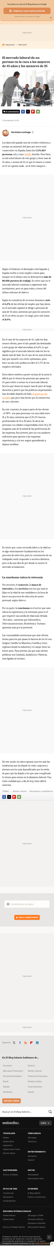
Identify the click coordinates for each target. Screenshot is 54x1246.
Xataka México (9, 1215)
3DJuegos (32, 1137)
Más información (43, 1243)
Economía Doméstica (12, 1076)
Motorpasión (33, 1174)
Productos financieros (37, 1076)
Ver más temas (11, 1101)
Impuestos (10, 45)
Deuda (31, 1092)
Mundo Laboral (19, 791)
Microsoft (23, 45)
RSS (25, 1042)
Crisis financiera (35, 1086)
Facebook (23, 112)
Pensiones (7, 1092)
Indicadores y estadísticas (41, 791)
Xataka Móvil (8, 1141)
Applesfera (7, 1145)
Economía (7, 1065)
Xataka (6, 1137)
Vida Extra (32, 1141)
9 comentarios (12, 111)
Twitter (28, 112)
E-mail (38, 112)
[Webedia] (10, 1124)
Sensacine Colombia (36, 1223)
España (6, 1086)
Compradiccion (9, 1201)
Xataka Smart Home (11, 1149)
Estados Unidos (35, 1081)
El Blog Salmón (34, 1193)
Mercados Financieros (13, 1071)
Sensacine (32, 1156)
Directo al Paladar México (14, 1227)
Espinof (31, 1160)
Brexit (5, 1081)
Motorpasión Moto (36, 1178)
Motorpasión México (37, 1227)
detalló (28, 154)
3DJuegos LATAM (35, 1215)
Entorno (31, 1065)
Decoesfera (8, 1197)
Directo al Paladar (10, 1174)
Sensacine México (35, 1219)
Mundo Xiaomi (9, 1153)
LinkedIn (37, 1042)
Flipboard (33, 112)
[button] (22, 132)
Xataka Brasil (8, 1219)
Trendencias (8, 1193)
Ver (28, 917)
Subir (43, 1123)
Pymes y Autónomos (37, 1197)
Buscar (50, 1111)
